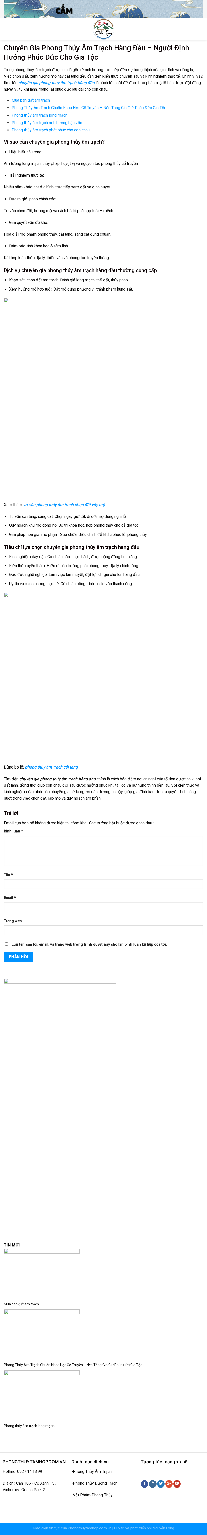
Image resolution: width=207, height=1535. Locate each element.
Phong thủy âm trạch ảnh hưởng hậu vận (47, 122)
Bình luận (13, 831)
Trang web (13, 921)
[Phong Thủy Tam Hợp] (104, 29)
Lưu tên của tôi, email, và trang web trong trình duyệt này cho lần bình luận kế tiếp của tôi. (89, 944)
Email (10, 898)
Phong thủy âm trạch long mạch (39, 115)
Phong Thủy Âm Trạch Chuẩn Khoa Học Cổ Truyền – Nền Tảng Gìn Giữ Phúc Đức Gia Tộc (89, 107)
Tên (8, 875)
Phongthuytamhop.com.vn (89, 1528)
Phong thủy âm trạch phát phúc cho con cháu (51, 130)
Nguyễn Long (163, 1528)
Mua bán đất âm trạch (31, 100)
